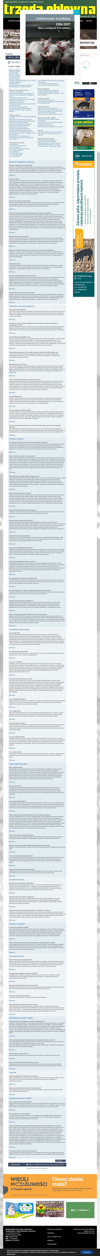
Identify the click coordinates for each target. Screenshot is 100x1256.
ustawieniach (11, 1254)
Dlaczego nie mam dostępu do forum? (18, 127)
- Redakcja (50, 1233)
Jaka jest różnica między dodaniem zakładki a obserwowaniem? (49, 120)
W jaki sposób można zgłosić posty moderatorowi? (21, 131)
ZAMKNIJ (76, 12)
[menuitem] (17, 57)
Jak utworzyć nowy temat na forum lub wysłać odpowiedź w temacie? (23, 117)
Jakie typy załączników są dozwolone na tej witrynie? (50, 132)
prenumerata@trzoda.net (85, 1233)
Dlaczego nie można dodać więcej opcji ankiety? (20, 124)
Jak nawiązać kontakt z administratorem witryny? (49, 146)
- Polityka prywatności (54, 1229)
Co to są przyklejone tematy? (16, 153)
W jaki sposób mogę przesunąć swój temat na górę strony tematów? (21, 138)
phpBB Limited (56, 1103)
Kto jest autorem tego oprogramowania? (47, 140)
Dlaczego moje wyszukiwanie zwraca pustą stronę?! (50, 111)
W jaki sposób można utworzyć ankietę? (18, 122)
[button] (83, 103)
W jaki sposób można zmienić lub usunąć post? (20, 119)
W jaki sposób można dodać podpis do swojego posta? (22, 121)
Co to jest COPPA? (13, 73)
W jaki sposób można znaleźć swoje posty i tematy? (50, 114)
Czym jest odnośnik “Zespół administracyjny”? (49, 85)
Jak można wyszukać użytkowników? (47, 112)
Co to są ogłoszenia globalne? (16, 150)
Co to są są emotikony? (14, 147)
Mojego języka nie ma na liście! (16, 102)
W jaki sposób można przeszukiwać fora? (48, 108)
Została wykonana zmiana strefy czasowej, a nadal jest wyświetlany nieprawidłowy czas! (22, 100)
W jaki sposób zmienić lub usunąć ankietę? (19, 125)
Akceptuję (86, 1252)
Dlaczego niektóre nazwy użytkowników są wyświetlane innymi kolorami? (51, 81)
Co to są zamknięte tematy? (15, 154)
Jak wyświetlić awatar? (14, 105)
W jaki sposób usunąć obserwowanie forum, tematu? (50, 126)
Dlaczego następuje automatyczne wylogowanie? (21, 85)
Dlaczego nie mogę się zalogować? (17, 79)
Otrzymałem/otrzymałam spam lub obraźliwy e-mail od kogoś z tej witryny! (50, 94)
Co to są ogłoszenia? (14, 151)
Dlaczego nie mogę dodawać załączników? (19, 128)
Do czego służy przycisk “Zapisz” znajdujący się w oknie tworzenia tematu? (22, 133)
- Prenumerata (51, 1244)
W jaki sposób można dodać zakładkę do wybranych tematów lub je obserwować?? (50, 123)
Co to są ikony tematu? (14, 156)
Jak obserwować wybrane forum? (46, 125)
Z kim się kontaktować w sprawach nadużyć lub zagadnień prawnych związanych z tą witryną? (49, 144)
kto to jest (36, 1130)
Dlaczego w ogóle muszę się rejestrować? (19, 71)
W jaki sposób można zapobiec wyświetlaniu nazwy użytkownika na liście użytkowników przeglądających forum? (21, 95)
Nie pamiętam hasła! (14, 83)
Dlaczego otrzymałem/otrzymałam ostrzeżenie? (20, 130)
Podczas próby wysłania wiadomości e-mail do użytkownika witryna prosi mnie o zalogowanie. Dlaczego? (20, 110)
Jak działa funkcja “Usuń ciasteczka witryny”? (20, 86)
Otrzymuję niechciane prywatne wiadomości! (48, 91)
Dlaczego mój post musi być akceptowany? (19, 136)
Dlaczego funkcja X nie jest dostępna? (47, 141)
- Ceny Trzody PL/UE (54, 1237)
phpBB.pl (48, 371)
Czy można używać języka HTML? (17, 145)
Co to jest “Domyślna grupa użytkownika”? (48, 83)
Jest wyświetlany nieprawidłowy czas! (18, 97)
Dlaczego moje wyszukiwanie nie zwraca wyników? (50, 109)
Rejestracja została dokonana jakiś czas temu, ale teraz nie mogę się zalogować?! (22, 81)
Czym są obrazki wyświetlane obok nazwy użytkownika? (22, 103)
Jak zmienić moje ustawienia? (16, 91)
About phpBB (54, 1106)
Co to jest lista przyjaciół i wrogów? (46, 100)
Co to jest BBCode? (13, 144)
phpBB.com (12, 372)
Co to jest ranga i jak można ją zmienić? (18, 106)
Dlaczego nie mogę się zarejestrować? (18, 74)
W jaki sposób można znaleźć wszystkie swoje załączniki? (49, 134)
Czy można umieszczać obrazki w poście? (19, 148)
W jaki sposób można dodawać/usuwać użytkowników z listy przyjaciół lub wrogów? (51, 102)
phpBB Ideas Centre (39, 1117)
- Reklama (50, 1240)
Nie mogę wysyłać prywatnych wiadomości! (48, 90)
